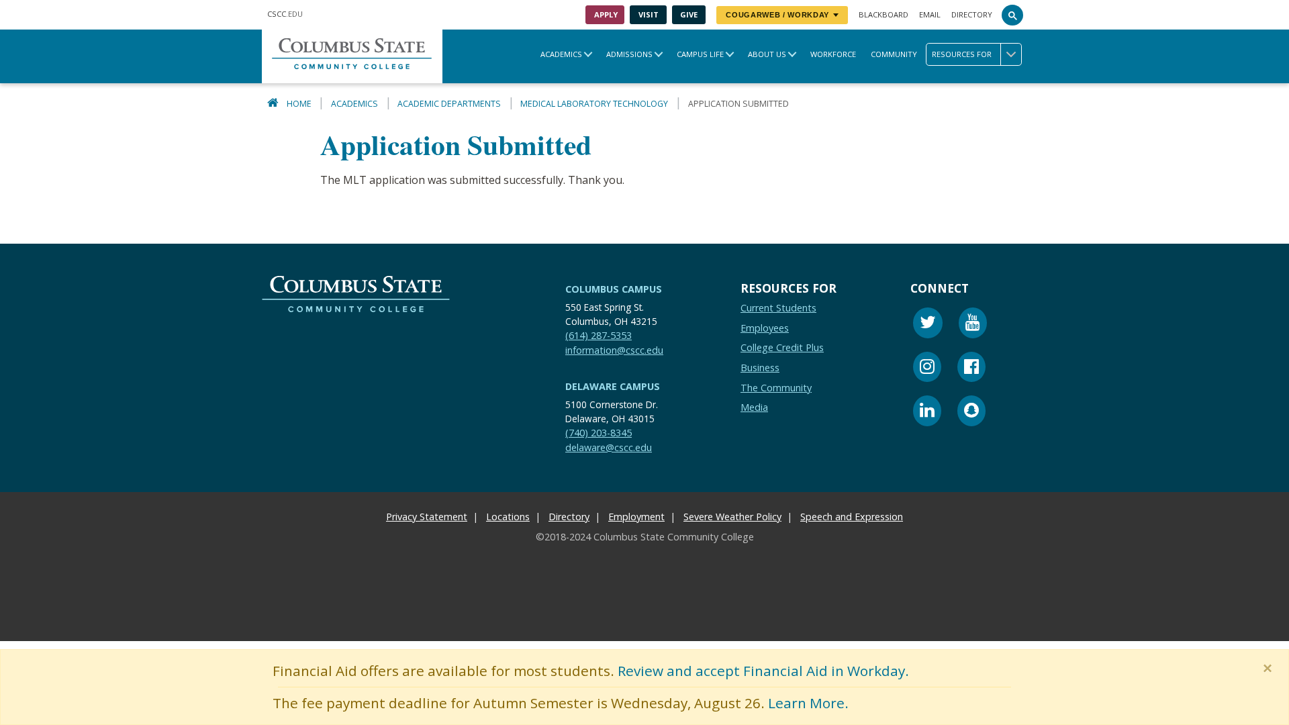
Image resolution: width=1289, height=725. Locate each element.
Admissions (629, 54)
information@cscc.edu (614, 350)
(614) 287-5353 (598, 335)
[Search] (1012, 15)
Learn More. (808, 702)
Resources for (962, 54)
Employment (636, 516)
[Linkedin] (927, 412)
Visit (648, 14)
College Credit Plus (782, 348)
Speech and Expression (851, 516)
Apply (606, 14)
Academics (561, 54)
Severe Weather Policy (732, 516)
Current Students (778, 307)
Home (299, 103)
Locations (508, 516)
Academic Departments (449, 103)
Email (930, 14)
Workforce (833, 54)
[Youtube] (973, 324)
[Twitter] (927, 324)
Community (894, 54)
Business (760, 367)
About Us (767, 54)
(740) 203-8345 (598, 432)
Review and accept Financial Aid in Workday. (763, 670)
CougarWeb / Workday (777, 15)
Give (689, 14)
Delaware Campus (612, 386)
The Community (776, 387)
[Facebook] (971, 368)
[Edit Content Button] (8, 632)
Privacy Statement (426, 516)
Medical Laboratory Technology (594, 103)
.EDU (285, 14)
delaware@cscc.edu (608, 447)
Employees (765, 328)
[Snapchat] (971, 412)
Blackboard (883, 14)
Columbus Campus (613, 289)
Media (754, 407)
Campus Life (700, 54)
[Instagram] (927, 368)
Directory (971, 14)
